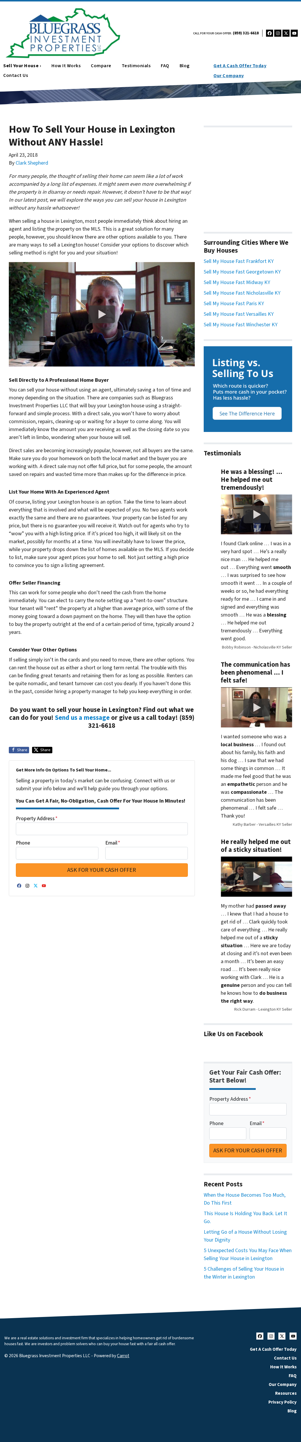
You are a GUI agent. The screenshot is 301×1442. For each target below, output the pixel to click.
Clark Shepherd (32, 163)
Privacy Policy (282, 1402)
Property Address (37, 818)
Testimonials (136, 66)
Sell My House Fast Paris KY (234, 303)
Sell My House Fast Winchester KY (240, 324)
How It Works (66, 66)
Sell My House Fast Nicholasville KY (242, 293)
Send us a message (82, 717)
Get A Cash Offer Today (239, 65)
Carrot (123, 1355)
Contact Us (285, 1358)
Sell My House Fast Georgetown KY (242, 272)
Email (112, 843)
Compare (101, 66)
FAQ (165, 66)
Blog (185, 66)
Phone (23, 843)
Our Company (228, 75)
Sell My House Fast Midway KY (237, 282)
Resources (286, 1393)
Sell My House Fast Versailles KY (239, 314)
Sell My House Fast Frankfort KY (239, 261)
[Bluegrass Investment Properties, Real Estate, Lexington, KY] (248, 176)
